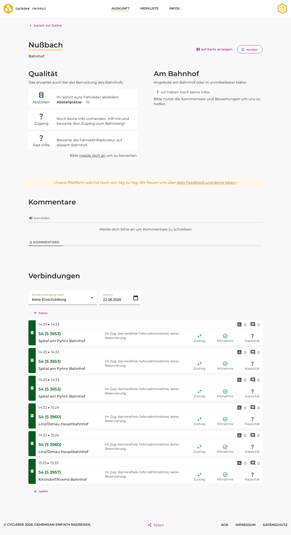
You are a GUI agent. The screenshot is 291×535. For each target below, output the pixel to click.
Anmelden (41, 218)
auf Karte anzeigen (217, 49)
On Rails (39, 8)
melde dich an (92, 155)
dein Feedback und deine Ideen (207, 182)
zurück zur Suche (48, 25)
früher (43, 313)
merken (252, 49)
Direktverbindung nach (48, 294)
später (43, 491)
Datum (108, 294)
